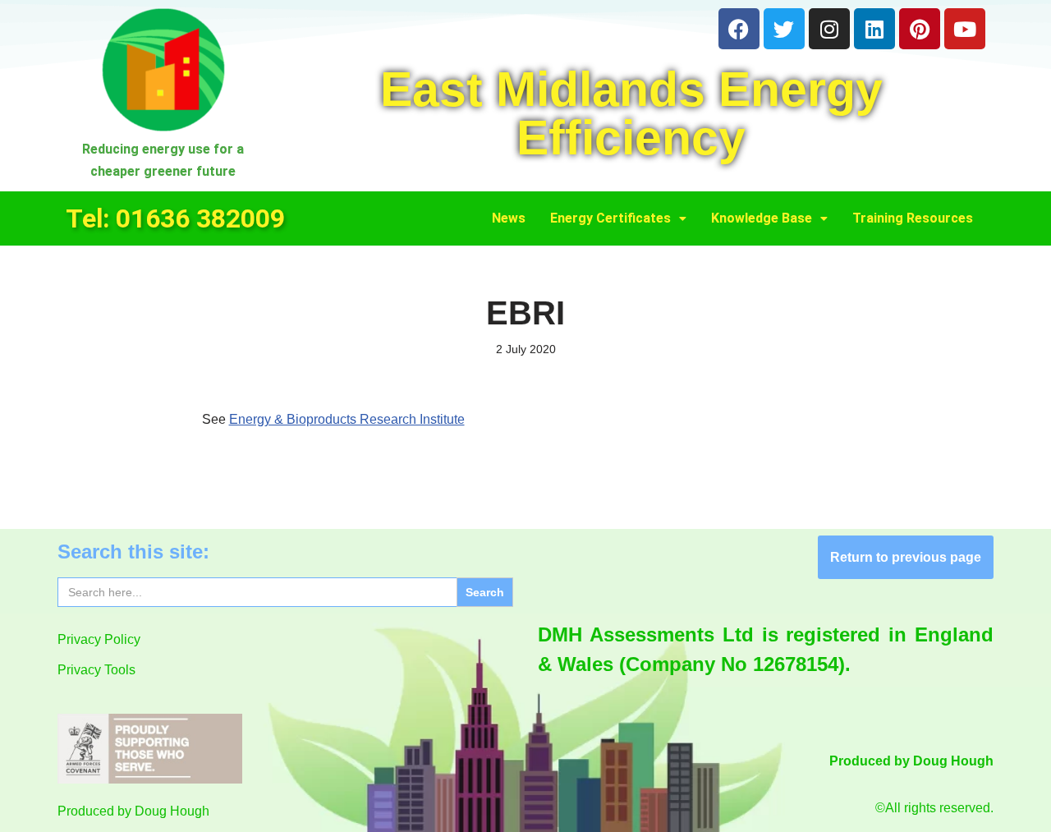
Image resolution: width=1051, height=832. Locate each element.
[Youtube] (964, 28)
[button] (618, 218)
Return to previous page (905, 557)
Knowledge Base (761, 218)
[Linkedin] (874, 28)
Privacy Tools (96, 670)
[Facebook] (739, 28)
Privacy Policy (98, 639)
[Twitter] (784, 28)
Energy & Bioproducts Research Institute (347, 419)
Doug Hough (172, 811)
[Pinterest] (919, 28)
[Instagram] (829, 28)
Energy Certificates (610, 218)
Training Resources (912, 218)
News (509, 218)
